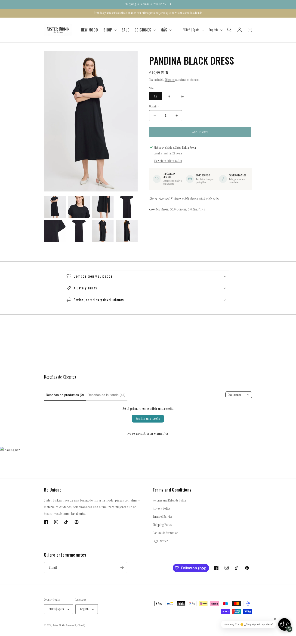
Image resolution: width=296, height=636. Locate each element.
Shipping (170, 80)
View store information (168, 160)
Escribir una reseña (148, 418)
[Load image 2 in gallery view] (79, 207)
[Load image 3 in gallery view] (103, 207)
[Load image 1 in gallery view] (55, 207)
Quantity (154, 106)
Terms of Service (163, 516)
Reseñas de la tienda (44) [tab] (107, 395)
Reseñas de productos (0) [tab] (65, 395)
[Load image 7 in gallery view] (103, 231)
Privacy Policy (161, 508)
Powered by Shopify (76, 625)
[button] (109, 30)
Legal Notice (160, 541)
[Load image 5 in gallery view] (55, 231)
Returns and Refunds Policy (170, 500)
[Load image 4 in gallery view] (127, 207)
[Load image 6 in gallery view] (79, 231)
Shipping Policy (162, 525)
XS (155, 96)
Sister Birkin (59, 625)
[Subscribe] (122, 567)
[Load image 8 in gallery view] (127, 231)
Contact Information (166, 533)
